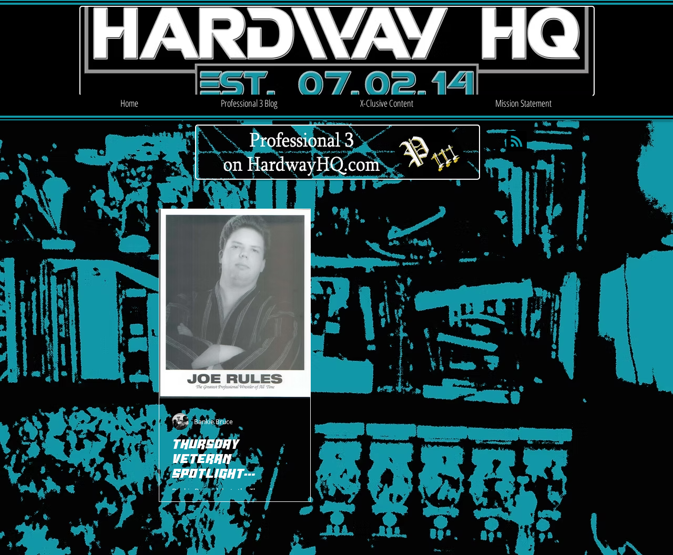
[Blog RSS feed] (516, 141)
